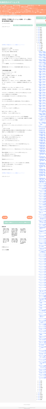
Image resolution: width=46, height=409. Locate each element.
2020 (39, 37)
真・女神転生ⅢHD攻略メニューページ (26, 6)
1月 (40, 390)
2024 (39, 30)
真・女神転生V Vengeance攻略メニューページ (9, 6)
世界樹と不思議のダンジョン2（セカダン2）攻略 (23, 25)
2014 (39, 396)
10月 (40, 47)
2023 (39, 32)
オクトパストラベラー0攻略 (5, 12)
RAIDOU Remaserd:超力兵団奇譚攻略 (23, 11)
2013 (39, 397)
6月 (40, 382)
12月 (40, 43)
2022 (39, 34)
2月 (40, 389)
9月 (40, 48)
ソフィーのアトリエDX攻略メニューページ (8, 9)
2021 (39, 35)
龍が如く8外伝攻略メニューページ (19, 5)
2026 (39, 27)
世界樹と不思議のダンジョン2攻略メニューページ (13, 44)
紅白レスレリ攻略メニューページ (38, 11)
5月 (40, 384)
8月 (40, 50)
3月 (40, 387)
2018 (39, 40)
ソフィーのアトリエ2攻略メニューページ (25, 9)
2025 (39, 29)
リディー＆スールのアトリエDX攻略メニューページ (10, 8)
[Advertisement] (17, 35)
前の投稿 (30, 217)
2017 (39, 42)
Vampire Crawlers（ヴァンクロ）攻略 (28, 12)
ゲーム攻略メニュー (41, 12)
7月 (40, 381)
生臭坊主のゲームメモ (10, 2)
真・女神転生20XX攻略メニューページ (7, 11)
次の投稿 (5, 217)
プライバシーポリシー (4, 13)
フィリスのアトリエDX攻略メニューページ (29, 8)
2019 (39, 39)
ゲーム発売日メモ (12, 13)
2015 (39, 394)
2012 (39, 399)
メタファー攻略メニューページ (6, 5)
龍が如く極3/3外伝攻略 (16, 12)
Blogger (29, 404)
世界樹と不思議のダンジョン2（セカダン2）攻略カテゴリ (17, 222)
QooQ (29, 408)
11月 (40, 45)
